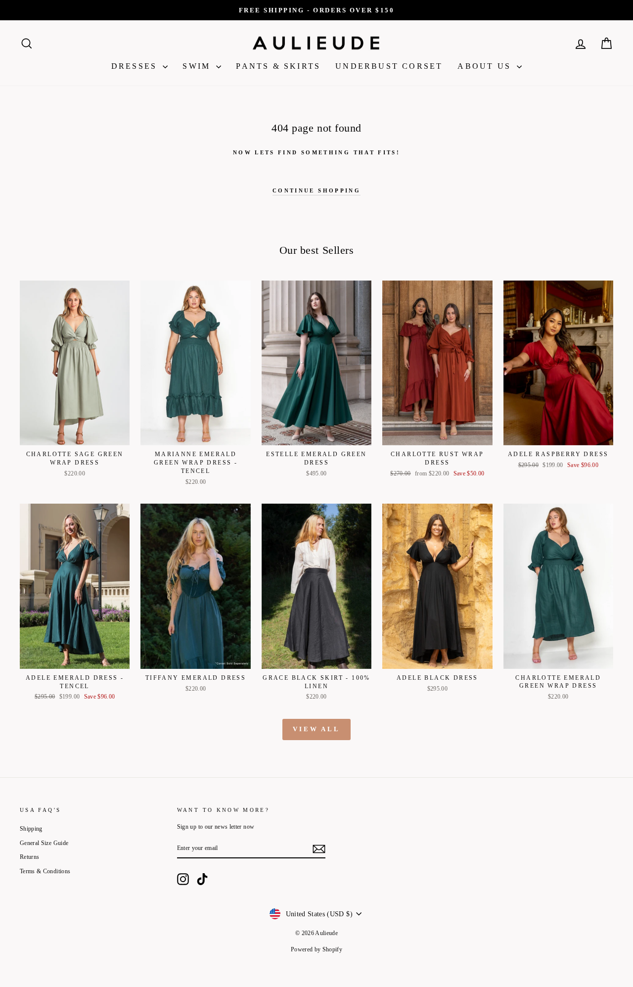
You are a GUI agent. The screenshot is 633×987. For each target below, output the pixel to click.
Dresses (136, 66)
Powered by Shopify (316, 949)
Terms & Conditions (45, 871)
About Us (485, 66)
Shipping (31, 828)
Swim (198, 66)
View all (316, 729)
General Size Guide (44, 843)
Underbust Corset (389, 66)
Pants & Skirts (278, 66)
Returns (29, 856)
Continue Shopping (316, 190)
